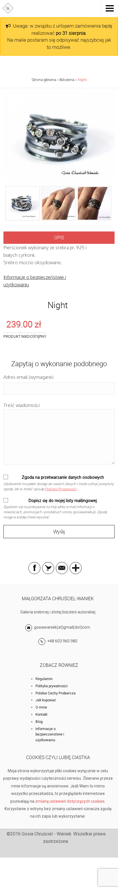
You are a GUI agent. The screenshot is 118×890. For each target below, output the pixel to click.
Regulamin (44, 679)
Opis (59, 237)
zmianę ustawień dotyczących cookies (70, 801)
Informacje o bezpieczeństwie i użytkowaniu (50, 734)
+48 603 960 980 (62, 641)
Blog (39, 722)
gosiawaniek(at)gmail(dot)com (61, 627)
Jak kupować (46, 700)
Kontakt (42, 715)
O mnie (41, 707)
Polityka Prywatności (60, 489)
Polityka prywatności (52, 686)
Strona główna (44, 79)
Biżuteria (67, 79)
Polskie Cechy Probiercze (56, 693)
